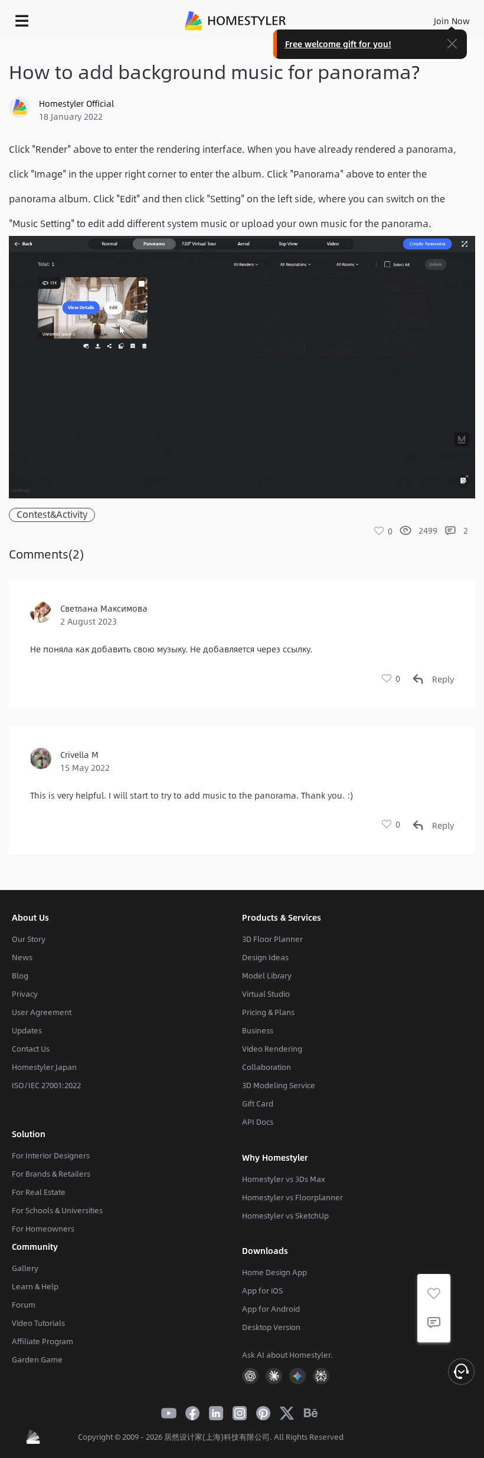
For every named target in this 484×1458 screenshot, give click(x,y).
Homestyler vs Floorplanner (292, 1197)
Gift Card (257, 1103)
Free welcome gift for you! (338, 44)
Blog (20, 975)
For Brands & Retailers (51, 1174)
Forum (23, 1305)
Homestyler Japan (44, 1067)
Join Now (452, 20)
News (22, 957)
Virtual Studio (266, 994)
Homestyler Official (76, 103)
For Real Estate (39, 1192)
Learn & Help (35, 1286)
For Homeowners (43, 1228)
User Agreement (41, 1012)
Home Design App (274, 1272)
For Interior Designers (51, 1155)
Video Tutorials (38, 1323)
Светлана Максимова (104, 608)
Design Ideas (265, 957)
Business (257, 1030)
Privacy (25, 994)
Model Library (267, 975)
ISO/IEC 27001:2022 (46, 1085)
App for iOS (262, 1290)
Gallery (25, 1268)
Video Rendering (272, 1049)
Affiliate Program (42, 1341)
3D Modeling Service (278, 1085)
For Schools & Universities (57, 1210)
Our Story (28, 939)
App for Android (271, 1309)
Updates (27, 1030)
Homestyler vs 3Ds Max (283, 1179)
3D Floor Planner (272, 939)
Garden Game (37, 1359)
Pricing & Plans (268, 1012)
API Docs (257, 1122)
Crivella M (79, 754)
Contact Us (31, 1049)
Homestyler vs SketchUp (285, 1215)
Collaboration (266, 1067)
